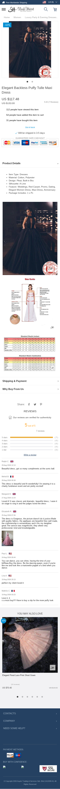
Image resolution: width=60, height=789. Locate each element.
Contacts (9, 713)
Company (8, 721)
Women (17, 17)
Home (8, 17)
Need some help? (12, 728)
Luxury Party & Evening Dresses (39, 17)
